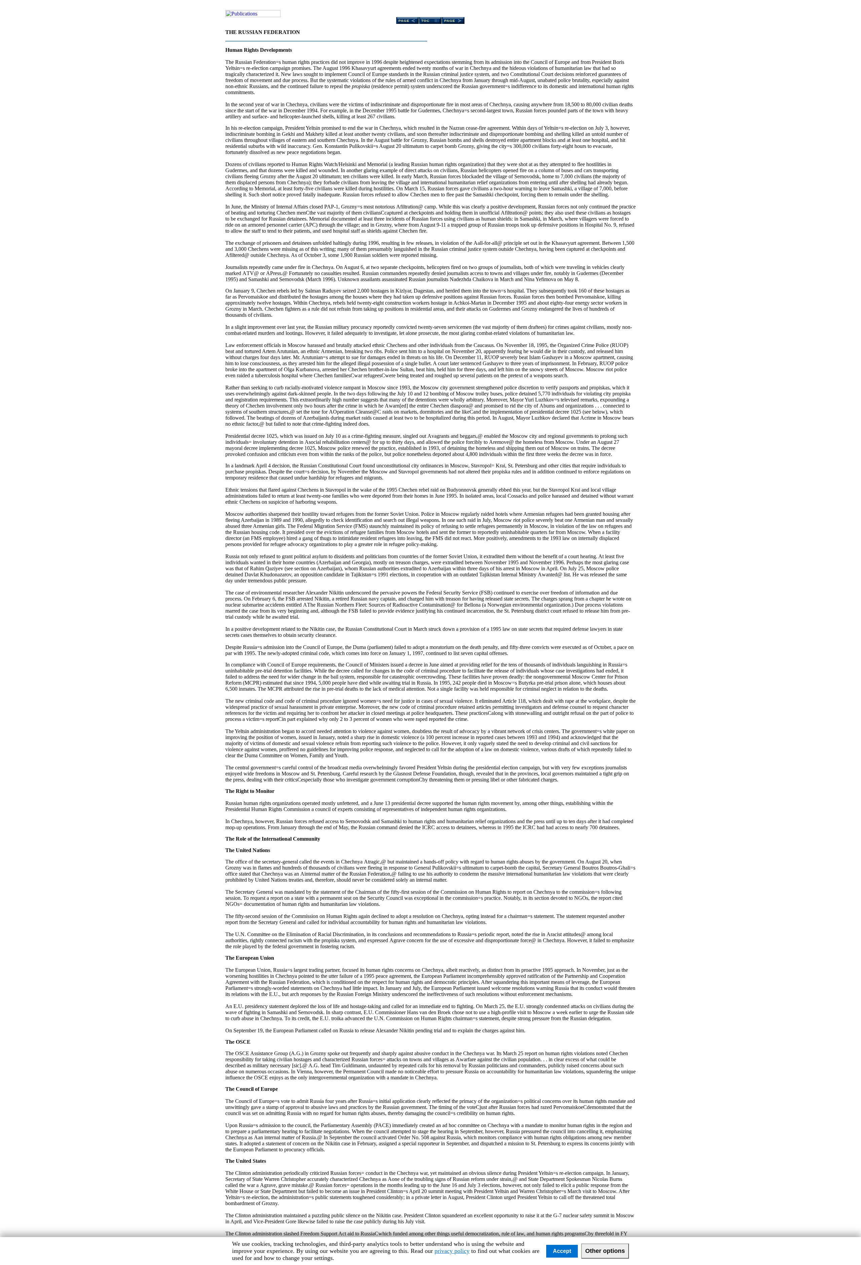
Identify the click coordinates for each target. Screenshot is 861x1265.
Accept (562, 1251)
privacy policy (452, 1251)
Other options (605, 1251)
